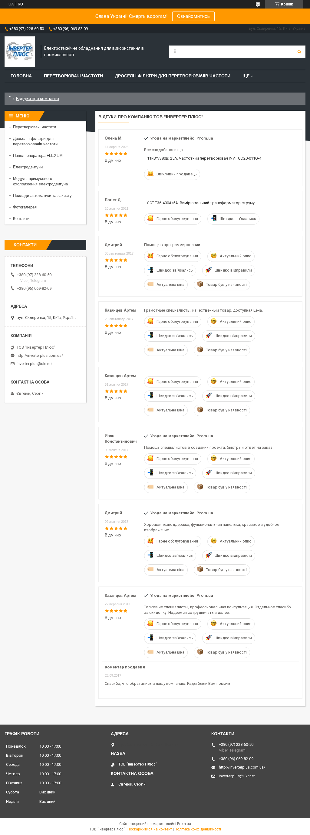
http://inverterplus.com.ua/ (40, 355)
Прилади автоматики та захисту (42, 195)
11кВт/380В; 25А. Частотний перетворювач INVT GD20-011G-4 (204, 158)
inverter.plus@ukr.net (35, 363)
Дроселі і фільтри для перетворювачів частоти (172, 75)
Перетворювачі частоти (73, 75)
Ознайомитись (193, 16)
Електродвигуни (28, 167)
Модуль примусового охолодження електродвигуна (40, 181)
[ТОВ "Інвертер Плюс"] (20, 51)
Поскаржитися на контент (149, 829)
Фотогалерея (25, 207)
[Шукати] (299, 52)
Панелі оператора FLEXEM (38, 155)
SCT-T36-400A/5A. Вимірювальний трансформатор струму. (201, 203)
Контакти (21, 218)
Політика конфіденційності (198, 829)
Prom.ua (184, 824)
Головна (21, 75)
